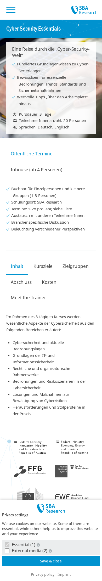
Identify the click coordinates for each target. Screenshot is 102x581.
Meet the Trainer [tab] (28, 298)
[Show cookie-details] (39, 544)
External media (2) (29, 551)
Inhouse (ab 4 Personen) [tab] (36, 170)
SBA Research (84, 10)
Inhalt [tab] (17, 266)
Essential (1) (23, 545)
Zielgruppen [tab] (76, 266)
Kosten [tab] (49, 282)
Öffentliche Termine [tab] (32, 154)
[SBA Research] (51, 508)
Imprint (64, 574)
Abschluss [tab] (21, 282)
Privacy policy (42, 574)
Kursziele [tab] (43, 266)
